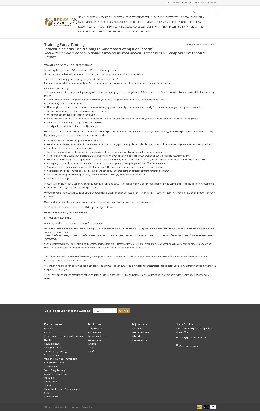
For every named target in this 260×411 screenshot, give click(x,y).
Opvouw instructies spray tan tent (60, 358)
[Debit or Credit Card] (206, 407)
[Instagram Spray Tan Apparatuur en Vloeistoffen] (213, 310)
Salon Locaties (51, 366)
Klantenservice (51, 396)
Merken (111, 31)
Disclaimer (49, 377)
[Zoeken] (194, 12)
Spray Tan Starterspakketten (131, 17)
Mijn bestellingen (140, 332)
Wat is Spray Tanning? (55, 370)
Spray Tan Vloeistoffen (165, 17)
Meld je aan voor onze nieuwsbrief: (67, 310)
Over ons (48, 328)
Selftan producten (192, 17)
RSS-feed (92, 351)
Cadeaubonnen (87, 31)
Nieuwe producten (97, 336)
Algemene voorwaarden (56, 374)
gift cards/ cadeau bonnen (134, 31)
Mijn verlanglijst (139, 340)
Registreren (137, 328)
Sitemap (48, 385)
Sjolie (194, 26)
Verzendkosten (51, 355)
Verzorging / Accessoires (112, 21)
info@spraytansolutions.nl (193, 337)
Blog (101, 31)
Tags (90, 347)
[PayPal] (199, 407)
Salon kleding (86, 26)
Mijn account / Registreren (204, 2)
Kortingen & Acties (53, 347)
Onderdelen (137, 21)
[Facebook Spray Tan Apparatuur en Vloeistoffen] (208, 310)
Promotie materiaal (190, 21)
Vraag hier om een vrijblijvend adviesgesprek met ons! (129, 26)
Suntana (183, 26)
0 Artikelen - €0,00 (179, 2)
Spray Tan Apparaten (99, 17)
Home (81, 17)
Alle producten (95, 328)
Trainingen (169, 26)
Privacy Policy (50, 381)
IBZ (201, 26)
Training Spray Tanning (204, 44)
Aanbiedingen (94, 340)
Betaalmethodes (52, 343)
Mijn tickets (137, 336)
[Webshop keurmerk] (196, 346)
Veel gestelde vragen (54, 362)
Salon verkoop (87, 21)
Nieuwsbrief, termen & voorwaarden (62, 389)
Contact (48, 332)
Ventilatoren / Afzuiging (161, 21)
